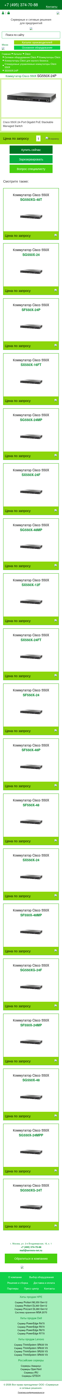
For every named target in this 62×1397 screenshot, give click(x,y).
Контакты (51, 7)
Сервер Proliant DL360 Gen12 (31, 1305)
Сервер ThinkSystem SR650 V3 (31, 1354)
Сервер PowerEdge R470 (31, 1323)
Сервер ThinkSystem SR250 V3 (31, 1351)
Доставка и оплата (44, 1282)
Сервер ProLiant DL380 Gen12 (31, 1309)
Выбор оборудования (41, 1277)
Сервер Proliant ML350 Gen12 (31, 1302)
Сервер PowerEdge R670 (31, 1330)
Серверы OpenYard (31, 1369)
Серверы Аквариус (31, 1365)
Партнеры (13, 1288)
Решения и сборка (17, 1282)
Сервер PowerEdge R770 (31, 1333)
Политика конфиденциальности (31, 1392)
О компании (15, 1277)
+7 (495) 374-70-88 (21, 4)
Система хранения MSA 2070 (31, 1312)
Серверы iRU (31, 1372)
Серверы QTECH (31, 1375)
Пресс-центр (31, 1288)
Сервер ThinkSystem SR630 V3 (31, 1348)
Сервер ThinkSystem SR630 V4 (31, 1344)
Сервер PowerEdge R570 (31, 1326)
